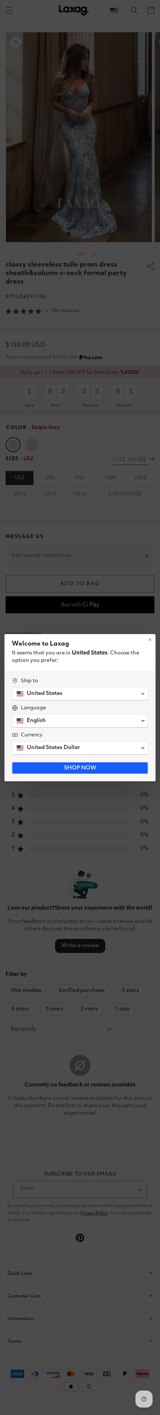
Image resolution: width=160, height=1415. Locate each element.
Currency (31, 735)
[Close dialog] (150, 640)
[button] (80, 693)
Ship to (29, 680)
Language (33, 707)
